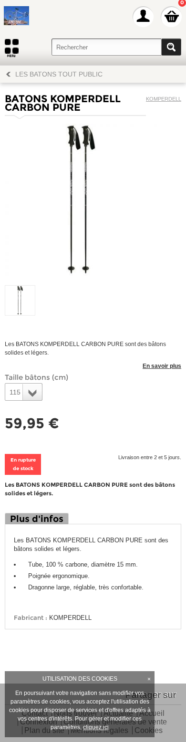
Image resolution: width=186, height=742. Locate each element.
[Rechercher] (171, 47)
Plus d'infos (36, 518)
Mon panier (171, 16)
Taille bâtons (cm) (36, 377)
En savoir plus (162, 366)
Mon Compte (143, 16)
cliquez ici (96, 727)
